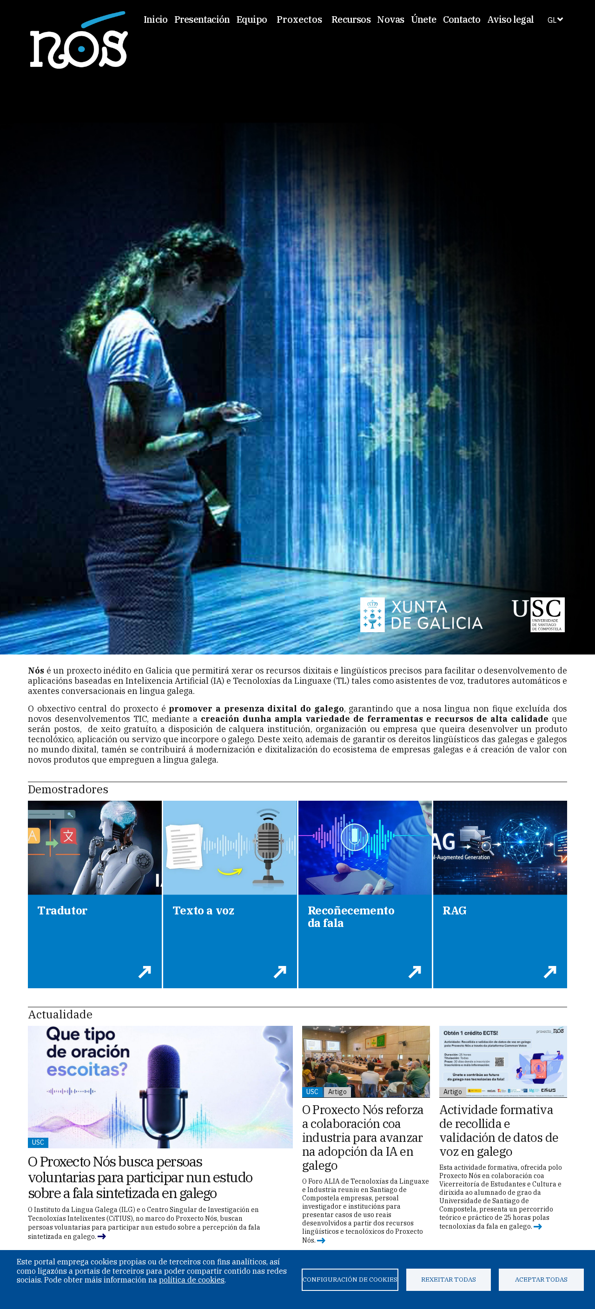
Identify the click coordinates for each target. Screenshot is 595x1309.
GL (552, 20)
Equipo (252, 19)
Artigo (337, 1092)
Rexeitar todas (448, 1279)
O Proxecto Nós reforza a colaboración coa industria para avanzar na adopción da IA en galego (362, 1137)
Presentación (202, 19)
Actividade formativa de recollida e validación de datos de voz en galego (498, 1130)
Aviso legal (510, 19)
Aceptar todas (541, 1279)
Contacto (462, 19)
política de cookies (192, 1279)
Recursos (350, 19)
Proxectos (299, 19)
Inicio (155, 19)
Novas (390, 19)
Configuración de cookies (350, 1279)
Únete (423, 19)
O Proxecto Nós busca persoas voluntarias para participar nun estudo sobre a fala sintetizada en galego (140, 1177)
